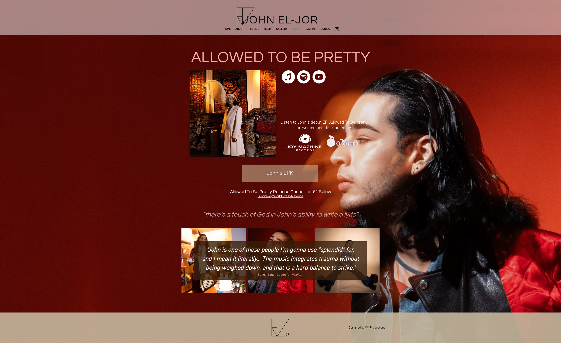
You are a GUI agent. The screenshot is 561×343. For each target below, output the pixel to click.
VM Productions (375, 328)
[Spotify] (303, 77)
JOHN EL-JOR (280, 20)
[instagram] (337, 29)
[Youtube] (319, 77)
